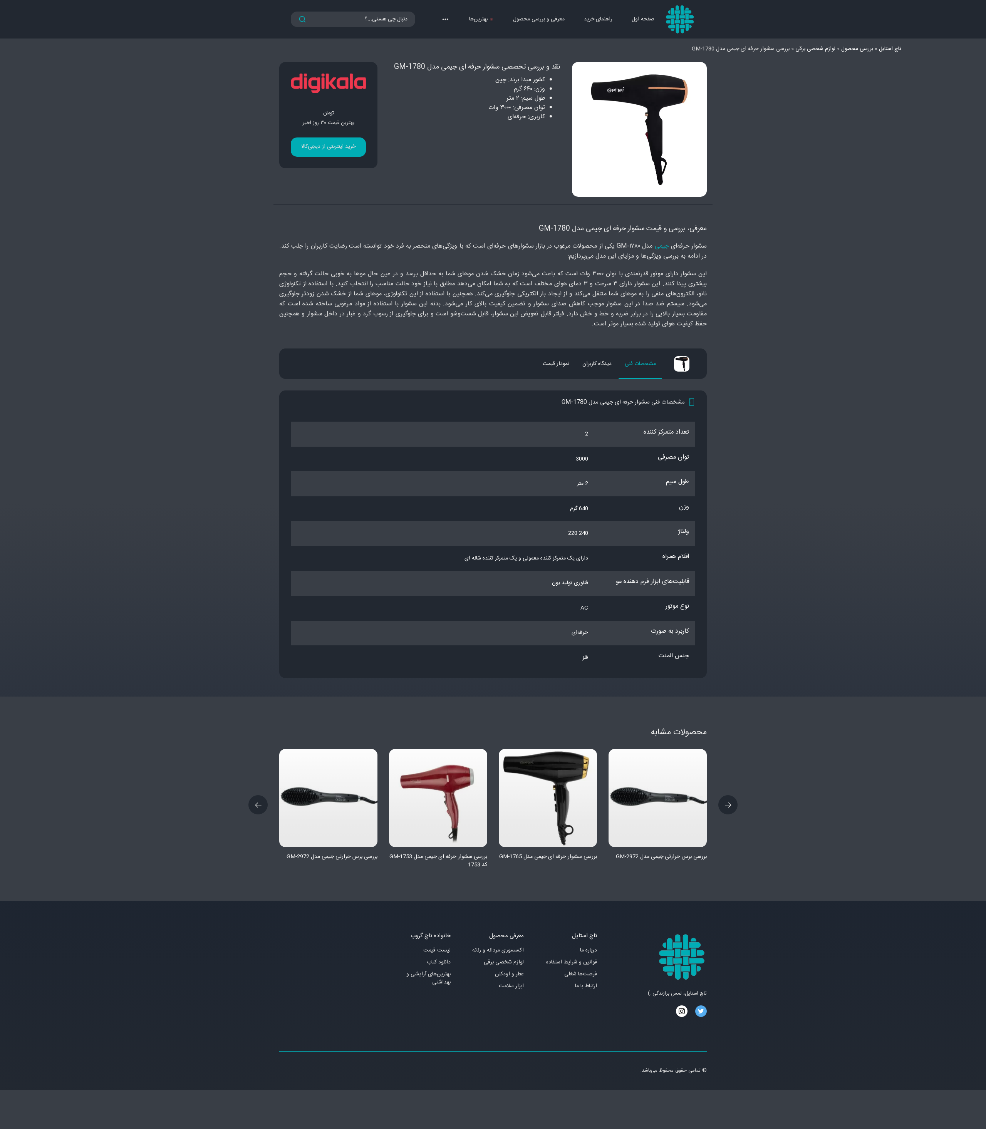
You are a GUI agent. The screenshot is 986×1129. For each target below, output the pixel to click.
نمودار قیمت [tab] (556, 364)
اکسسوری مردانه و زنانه (498, 950)
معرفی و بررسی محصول (539, 19)
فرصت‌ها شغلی (580, 974)
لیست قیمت (437, 950)
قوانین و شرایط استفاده (571, 962)
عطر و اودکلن (509, 974)
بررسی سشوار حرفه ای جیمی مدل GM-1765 (548, 856)
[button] (445, 19)
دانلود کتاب (439, 962)
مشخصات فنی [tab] (640, 364)
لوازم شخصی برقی (504, 962)
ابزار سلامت (511, 986)
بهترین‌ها (478, 19)
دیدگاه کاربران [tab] (597, 364)
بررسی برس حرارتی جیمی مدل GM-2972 (332, 856)
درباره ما (588, 950)
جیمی (662, 246)
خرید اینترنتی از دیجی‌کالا (328, 146)
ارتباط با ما (586, 986)
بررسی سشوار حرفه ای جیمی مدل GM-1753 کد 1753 (438, 860)
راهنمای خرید (598, 19)
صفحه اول (643, 19)
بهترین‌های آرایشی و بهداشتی (428, 978)
